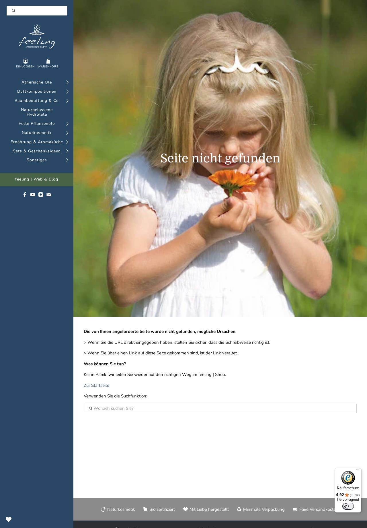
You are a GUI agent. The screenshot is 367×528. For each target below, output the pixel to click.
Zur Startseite (96, 385)
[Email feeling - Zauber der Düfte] (49, 196)
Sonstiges (37, 160)
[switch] (348, 506)
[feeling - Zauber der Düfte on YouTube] (33, 196)
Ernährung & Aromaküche (37, 142)
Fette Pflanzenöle (37, 123)
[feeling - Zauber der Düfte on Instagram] (41, 196)
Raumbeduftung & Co (37, 100)
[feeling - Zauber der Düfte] (37, 36)
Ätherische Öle (37, 82)
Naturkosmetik (37, 133)
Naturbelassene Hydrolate (37, 112)
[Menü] (357, 471)
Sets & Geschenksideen (37, 151)
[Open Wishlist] (8, 519)
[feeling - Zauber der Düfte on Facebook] (25, 196)
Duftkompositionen (36, 91)
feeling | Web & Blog (36, 179)
